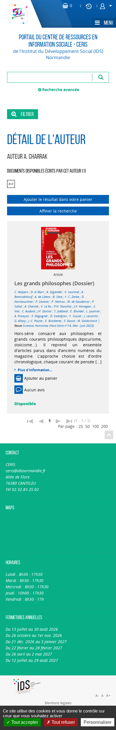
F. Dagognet (40, 316)
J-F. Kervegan (82, 306)
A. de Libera (42, 297)
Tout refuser (62, 722)
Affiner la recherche (58, 211)
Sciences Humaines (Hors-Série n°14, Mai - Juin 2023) (58, 325)
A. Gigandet (54, 292)
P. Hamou (58, 301)
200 (104, 426)
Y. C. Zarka (72, 297)
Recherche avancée (60, 89)
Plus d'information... (35, 370)
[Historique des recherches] (88, 6)
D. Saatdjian (58, 316)
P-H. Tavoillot (63, 306)
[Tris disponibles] (11, 184)
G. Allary (20, 321)
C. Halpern (21, 292)
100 (95, 426)
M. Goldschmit (87, 321)
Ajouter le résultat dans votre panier (58, 199)
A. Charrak (31, 306)
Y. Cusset (75, 316)
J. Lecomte (91, 316)
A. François (21, 316)
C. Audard (28, 311)
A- (97, 695)
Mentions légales (58, 703)
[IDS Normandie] (27, 686)
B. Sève (57, 297)
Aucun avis (34, 389)
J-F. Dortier (44, 311)
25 (81, 426)
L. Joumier (93, 311)
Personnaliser (97, 722)
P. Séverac (42, 301)
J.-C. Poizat (35, 321)
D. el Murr (37, 292)
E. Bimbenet (53, 321)
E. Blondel (77, 311)
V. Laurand (71, 292)
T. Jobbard (61, 311)
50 (87, 426)
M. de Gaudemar (78, 301)
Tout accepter (24, 722)
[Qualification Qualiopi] (87, 678)
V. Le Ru (46, 306)
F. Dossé (69, 321)
